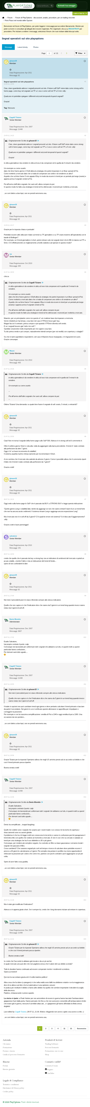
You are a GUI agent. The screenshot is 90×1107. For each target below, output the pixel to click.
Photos (35, 47)
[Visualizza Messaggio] (38, 141)
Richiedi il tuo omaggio (66, 6)
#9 (85, 596)
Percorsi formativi (52, 1048)
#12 (85, 755)
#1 (85, 81)
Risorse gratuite (9, 1069)
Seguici (50, 1070)
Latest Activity (23, 47)
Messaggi (8, 47)
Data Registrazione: (17, 73)
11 (64, 1028)
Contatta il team (51, 1066)
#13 (85, 797)
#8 (85, 554)
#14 (85, 900)
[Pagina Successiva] (67, 53)
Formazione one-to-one (54, 1051)
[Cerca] (52, 5)
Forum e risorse (9, 1051)
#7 (85, 499)
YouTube (50, 1073)
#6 (85, 436)
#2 (85, 135)
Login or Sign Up (78, 13)
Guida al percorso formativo (14, 1055)
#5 (85, 369)
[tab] (8, 47)
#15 (85, 939)
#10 (85, 637)
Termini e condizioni (11, 1085)
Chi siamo (7, 1044)
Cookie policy (8, 1092)
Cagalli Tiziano (20, 1012)
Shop (47, 1055)
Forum (5, 1066)
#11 (85, 684)
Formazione (7, 1048)
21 (71, 1028)
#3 (85, 225)
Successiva (81, 1028)
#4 (85, 272)
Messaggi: (13, 75)
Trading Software (51, 1044)
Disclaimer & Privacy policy (13, 1088)
